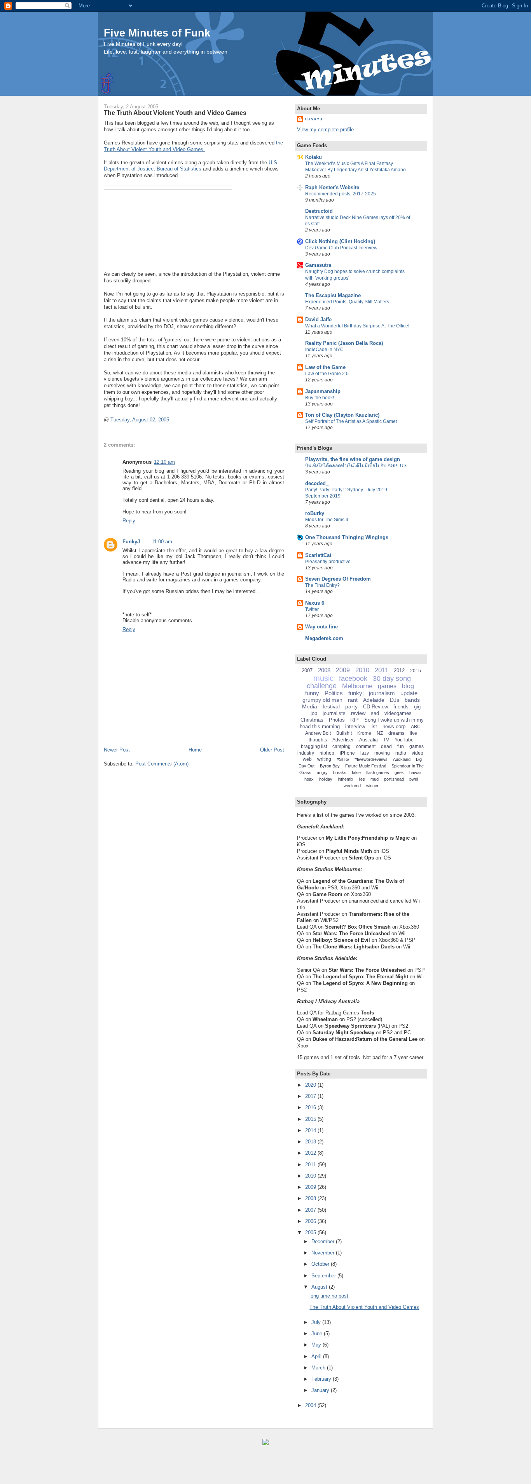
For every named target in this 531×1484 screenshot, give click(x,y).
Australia (368, 740)
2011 (381, 670)
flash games (377, 772)
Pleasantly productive (328, 561)
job (314, 713)
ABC (416, 726)
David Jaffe (318, 319)
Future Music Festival (365, 766)
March (319, 1368)
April (317, 1356)
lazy (364, 753)
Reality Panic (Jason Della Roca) (344, 343)
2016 (311, 1107)
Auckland (401, 759)
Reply (128, 521)
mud (374, 779)
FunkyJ (131, 542)
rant (353, 700)
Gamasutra (318, 265)
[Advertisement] (93, 1468)
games (387, 686)
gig (417, 707)
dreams (396, 733)
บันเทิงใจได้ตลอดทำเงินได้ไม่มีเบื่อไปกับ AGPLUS (356, 465)
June (317, 1333)
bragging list (314, 746)
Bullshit (344, 733)
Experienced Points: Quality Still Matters (347, 301)
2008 (324, 670)
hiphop (327, 753)
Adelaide (373, 700)
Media (309, 706)
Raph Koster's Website (332, 187)
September (324, 1276)
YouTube (404, 740)
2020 (311, 1085)
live (413, 733)
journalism (382, 693)
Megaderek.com (324, 638)
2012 (399, 670)
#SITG (343, 759)
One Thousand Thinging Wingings (346, 537)
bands (412, 700)
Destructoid (319, 211)
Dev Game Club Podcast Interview (341, 248)
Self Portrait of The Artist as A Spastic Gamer (351, 421)
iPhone (347, 753)
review (358, 713)
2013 (311, 1142)
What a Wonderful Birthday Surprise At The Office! (357, 326)
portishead (394, 779)
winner (372, 785)
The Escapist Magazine (333, 295)
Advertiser (343, 740)
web (307, 759)
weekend (352, 785)
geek (399, 772)
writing (324, 759)
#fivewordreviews (371, 759)
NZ (380, 733)
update (408, 693)
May (317, 1345)
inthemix (345, 779)
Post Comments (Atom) (162, 764)
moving (382, 753)
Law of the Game (325, 367)
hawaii (415, 772)
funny (312, 693)
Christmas (311, 720)
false (356, 772)
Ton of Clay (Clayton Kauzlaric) (342, 415)
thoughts (318, 740)
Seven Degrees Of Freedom (338, 579)
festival (331, 706)
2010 (362, 670)
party (351, 706)
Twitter (312, 609)
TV (386, 740)
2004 (311, 1405)
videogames (398, 713)
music (323, 678)
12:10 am (164, 462)
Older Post (272, 750)
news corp (394, 726)
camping (341, 746)
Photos (337, 720)
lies (362, 779)
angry (322, 772)
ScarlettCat (318, 555)
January (321, 1390)
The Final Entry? (322, 585)
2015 (415, 670)
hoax (309, 779)
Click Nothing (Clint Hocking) (340, 241)
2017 (311, 1096)
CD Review (375, 707)
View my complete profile (325, 129)
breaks (339, 772)
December (323, 1241)
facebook (353, 678)
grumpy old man (322, 700)
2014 (311, 1130)
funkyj (355, 693)
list (373, 726)
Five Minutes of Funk (157, 33)
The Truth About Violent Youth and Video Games (175, 112)
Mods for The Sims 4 (326, 519)
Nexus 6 (314, 603)
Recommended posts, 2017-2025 (340, 194)
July (316, 1322)
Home (195, 750)
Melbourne (357, 686)
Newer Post (117, 750)
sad (375, 713)
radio (400, 753)
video (417, 753)
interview (355, 726)
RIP (354, 720)
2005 (311, 1232)
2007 (307, 670)
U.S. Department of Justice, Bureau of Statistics (191, 166)
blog (408, 686)
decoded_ (316, 483)
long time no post (328, 1296)
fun (400, 746)
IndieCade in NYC (324, 349)
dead (386, 746)
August (320, 1287)
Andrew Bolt (318, 733)
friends (401, 707)
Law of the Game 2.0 (327, 373)
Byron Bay (330, 766)
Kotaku (313, 157)
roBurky (314, 513)
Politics (334, 693)
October (321, 1264)
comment (366, 746)
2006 (311, 1221)
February (322, 1379)
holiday (325, 779)
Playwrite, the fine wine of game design (352, 459)
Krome (364, 733)
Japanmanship (323, 391)
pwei (413, 779)
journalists (334, 713)
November (323, 1253)
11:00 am (162, 542)
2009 (343, 670)
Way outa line (321, 627)
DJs (394, 700)
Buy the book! (319, 397)
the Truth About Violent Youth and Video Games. (193, 146)
